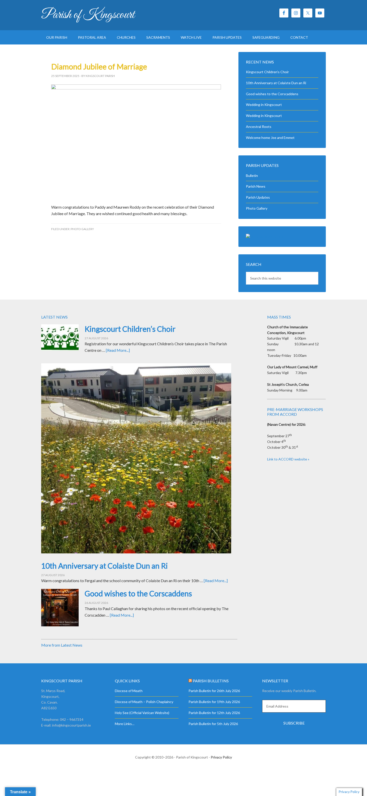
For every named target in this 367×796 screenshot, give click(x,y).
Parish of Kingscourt (88, 15)
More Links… (124, 724)
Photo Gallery (82, 229)
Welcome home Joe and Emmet (270, 137)
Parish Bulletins (211, 680)
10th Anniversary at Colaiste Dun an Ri (276, 83)
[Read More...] (118, 350)
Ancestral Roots (258, 126)
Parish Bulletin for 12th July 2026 (214, 713)
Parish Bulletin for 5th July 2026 (213, 724)
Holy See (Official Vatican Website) (142, 713)
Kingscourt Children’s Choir (267, 72)
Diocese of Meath (129, 691)
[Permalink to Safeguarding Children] (265, 236)
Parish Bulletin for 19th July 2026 (214, 702)
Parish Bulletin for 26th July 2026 (214, 691)
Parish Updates (258, 197)
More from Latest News (61, 645)
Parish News (255, 186)
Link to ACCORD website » (288, 459)
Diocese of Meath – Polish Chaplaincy (144, 702)
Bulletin (252, 175)
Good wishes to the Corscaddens (272, 94)
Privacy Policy (221, 757)
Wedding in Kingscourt (264, 104)
